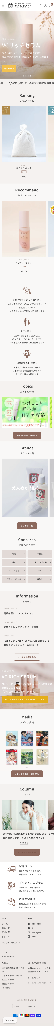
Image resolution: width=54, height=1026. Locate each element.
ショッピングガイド (11, 942)
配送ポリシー (8, 983)
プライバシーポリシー (12, 975)
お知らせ (6, 931)
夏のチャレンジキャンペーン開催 (21, 627)
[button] (9, 68)
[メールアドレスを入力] (49, 982)
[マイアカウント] (45, 5)
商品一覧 (6, 927)
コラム (5, 952)
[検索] (41, 5)
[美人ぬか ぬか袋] (24, 134)
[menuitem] (41, 5)
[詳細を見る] (25, 412)
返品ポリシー (8, 979)
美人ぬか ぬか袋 (23, 168)
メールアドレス (34, 977)
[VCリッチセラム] (24, 229)
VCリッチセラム (24, 262)
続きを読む (24, 843)
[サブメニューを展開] (15, 937)
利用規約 (6, 987)
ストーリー (7, 937)
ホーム (5, 923)
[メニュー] (3, 6)
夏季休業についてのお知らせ (19, 613)
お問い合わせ (8, 956)
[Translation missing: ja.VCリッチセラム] (27, 45)
